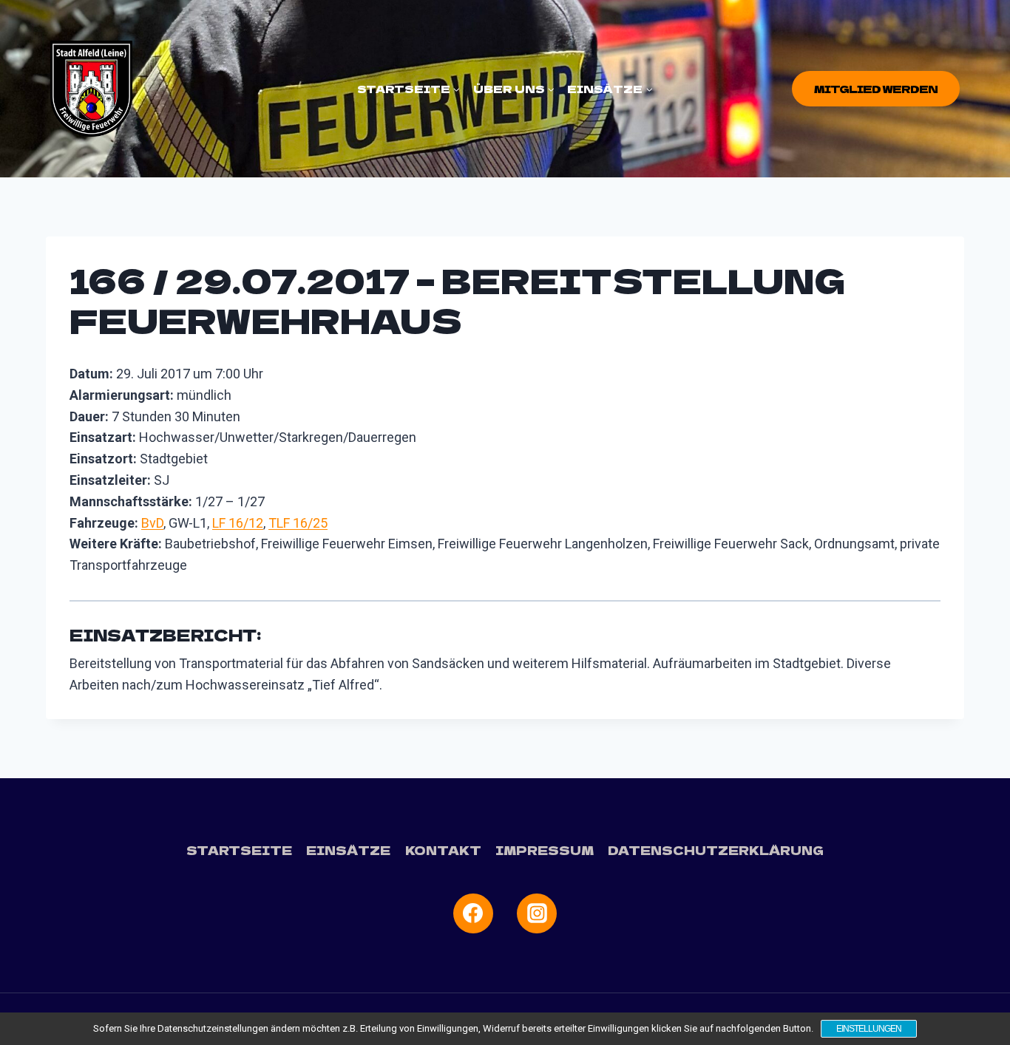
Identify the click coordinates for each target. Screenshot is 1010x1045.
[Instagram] (537, 913)
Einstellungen (868, 1029)
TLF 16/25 (298, 523)
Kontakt (443, 850)
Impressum (544, 850)
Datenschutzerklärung (716, 850)
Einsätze (348, 850)
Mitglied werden (876, 88)
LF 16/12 (237, 523)
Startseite (239, 850)
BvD (152, 523)
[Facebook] (473, 913)
